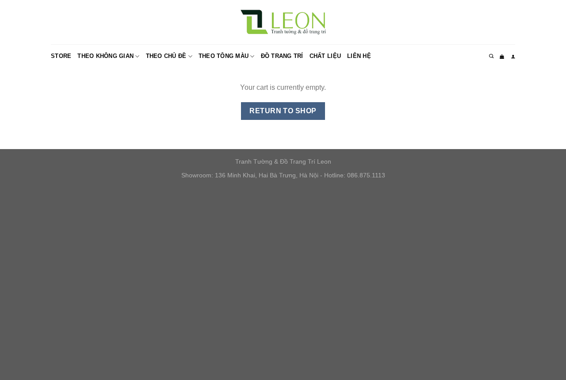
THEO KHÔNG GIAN (105, 56)
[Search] (491, 56)
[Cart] (502, 57)
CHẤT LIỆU (325, 56)
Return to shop (283, 111)
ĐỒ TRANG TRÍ (282, 56)
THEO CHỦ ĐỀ (166, 56)
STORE (61, 56)
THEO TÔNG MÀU (224, 56)
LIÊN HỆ (359, 56)
